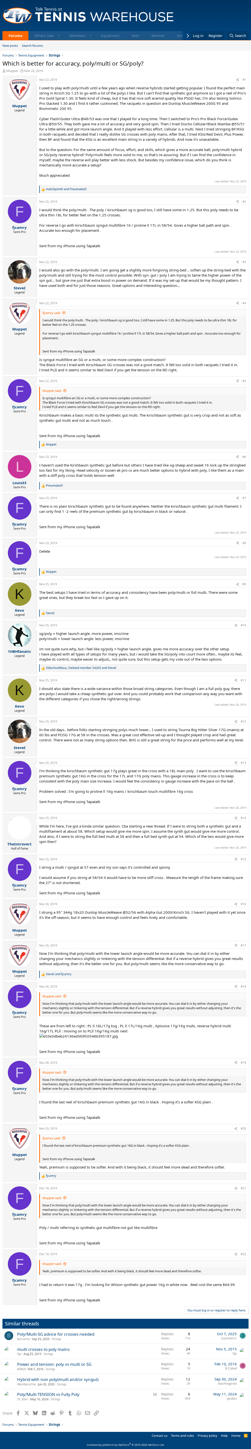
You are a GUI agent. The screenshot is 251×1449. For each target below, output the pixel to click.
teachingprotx (227, 1383)
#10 (243, 625)
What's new (44, 35)
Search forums (32, 45)
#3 (244, 262)
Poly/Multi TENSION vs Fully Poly (48, 1394)
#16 (243, 904)
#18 (243, 986)
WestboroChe (26, 1384)
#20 (243, 1128)
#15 (243, 859)
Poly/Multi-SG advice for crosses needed (55, 1334)
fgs (19, 1354)
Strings (56, 1339)
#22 (243, 1254)
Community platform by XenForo (125, 1445)
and (66, 189)
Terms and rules (182, 1435)
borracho (23, 1339)
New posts (10, 45)
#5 (244, 381)
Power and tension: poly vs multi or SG (54, 1364)
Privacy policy (207, 1435)
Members (77, 35)
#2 (244, 201)
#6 (244, 457)
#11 (243, 680)
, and (81, 668)
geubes (232, 1398)
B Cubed (231, 1368)
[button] (59, 35)
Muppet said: (52, 390)
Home (235, 1435)
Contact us (159, 1435)
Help (224, 1435)
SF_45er (22, 1399)
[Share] (237, 80)
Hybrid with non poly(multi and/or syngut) (58, 1379)
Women (158, 35)
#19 (243, 1063)
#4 (244, 303)
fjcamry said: (51, 313)
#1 (244, 80)
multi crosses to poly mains (43, 1349)
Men (135, 35)
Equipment (110, 35)
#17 (243, 945)
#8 (244, 543)
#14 (243, 818)
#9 (244, 584)
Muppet (12, 71)
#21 (243, 1188)
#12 (243, 721)
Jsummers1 (229, 1338)
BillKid (21, 1369)
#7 (244, 498)
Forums (15, 35)
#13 (243, 763)
